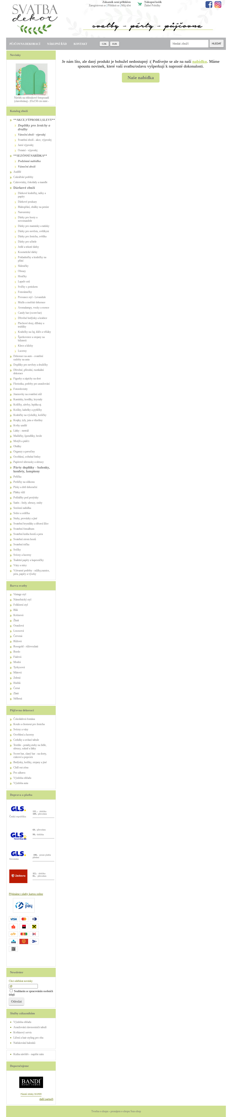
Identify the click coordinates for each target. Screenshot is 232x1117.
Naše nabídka (141, 77)
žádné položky (152, 5)
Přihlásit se (113, 5)
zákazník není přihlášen (116, 2)
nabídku (199, 61)
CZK (104, 44)
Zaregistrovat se (97, 5)
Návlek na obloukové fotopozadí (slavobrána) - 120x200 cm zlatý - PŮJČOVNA (31, 101)
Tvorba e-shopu (99, 1111)
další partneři (46, 1099)
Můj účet (126, 5)
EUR (114, 44)
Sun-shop (135, 1111)
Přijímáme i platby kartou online (26, 894)
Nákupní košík (153, 2)
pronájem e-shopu (120, 1111)
